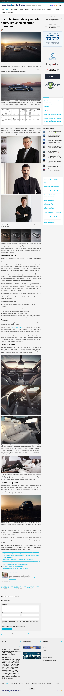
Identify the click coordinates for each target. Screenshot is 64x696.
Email (22, 612)
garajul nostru (6, 657)
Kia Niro (8, 664)
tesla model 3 (7, 676)
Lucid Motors (16, 596)
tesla (18, 675)
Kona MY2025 (5, 665)
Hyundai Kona (9, 659)
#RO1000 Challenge (36, 9)
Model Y (8, 667)
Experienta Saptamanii (8, 654)
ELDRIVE (46, 650)
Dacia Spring (7, 653)
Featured (4, 656)
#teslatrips (11, 649)
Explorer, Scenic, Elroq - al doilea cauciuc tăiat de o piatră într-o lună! (55, 148)
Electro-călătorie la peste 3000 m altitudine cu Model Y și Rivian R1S (55, 161)
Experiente (27, 9)
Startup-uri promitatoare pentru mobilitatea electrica (15, 564)
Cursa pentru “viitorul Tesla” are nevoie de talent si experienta (17, 559)
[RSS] (56, 5)
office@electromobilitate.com (49, 660)
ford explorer (17, 656)
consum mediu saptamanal (10, 650)
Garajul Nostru (14, 9)
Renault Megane (12, 670)
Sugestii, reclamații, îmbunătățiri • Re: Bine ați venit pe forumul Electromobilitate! (52, 208)
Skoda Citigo (16, 673)
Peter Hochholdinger (17, 327)
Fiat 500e (9, 656)
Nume (3, 612)
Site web (4, 616)
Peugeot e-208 (10, 668)
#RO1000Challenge (5, 649)
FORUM (43, 9)
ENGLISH (3, 1)
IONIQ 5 (16, 662)
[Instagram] (52, 5)
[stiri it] (52, 85)
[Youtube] (54, 5)
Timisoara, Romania (47, 657)
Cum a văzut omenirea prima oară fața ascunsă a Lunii (52, 101)
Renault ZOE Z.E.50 (8, 673)
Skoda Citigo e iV (5, 675)
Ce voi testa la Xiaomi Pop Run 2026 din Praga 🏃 (52, 110)
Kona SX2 (10, 665)
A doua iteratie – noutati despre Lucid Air (12, 566)
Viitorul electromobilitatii (33, 29)
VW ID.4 (7, 678)
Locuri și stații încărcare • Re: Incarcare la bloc (52, 213)
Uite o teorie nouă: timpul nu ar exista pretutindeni (52, 105)
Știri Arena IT (46, 96)
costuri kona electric (17, 651)
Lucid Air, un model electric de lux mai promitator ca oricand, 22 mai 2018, (20, 552)
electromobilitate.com (6, 581)
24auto (45, 647)
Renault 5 (6, 670)
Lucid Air (5, 596)
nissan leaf (13, 667)
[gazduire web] (52, 76)
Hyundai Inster (13, 657)
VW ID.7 (12, 678)
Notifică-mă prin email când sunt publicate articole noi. (13, 626)
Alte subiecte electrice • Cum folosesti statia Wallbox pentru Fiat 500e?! (52, 191)
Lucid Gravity (10, 596)
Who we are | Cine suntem (7, 12)
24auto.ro (36, 577)
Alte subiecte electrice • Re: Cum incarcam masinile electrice (51, 217)
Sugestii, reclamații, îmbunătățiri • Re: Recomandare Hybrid (52, 204)
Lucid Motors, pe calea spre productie (11, 553)
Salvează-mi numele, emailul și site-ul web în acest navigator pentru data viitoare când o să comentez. (20, 622)
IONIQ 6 (3, 664)
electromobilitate (12, 579)
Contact (57, 9)
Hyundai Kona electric (10, 662)
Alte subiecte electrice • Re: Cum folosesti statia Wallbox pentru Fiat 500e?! (51, 181)
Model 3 (16, 665)
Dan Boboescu (8, 29)
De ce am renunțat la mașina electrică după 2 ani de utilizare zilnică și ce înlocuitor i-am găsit (55, 156)
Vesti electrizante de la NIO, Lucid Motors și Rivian (15, 568)
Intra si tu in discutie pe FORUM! (50, 174)
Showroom (21, 9)
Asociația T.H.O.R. (50, 9)
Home (3, 9)
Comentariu (4, 604)
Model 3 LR (4, 667)
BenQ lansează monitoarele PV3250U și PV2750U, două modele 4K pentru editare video (52, 114)
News (7, 9)
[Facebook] (51, 5)
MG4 (13, 665)
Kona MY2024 (14, 664)
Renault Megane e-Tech (7, 671)
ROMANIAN (9, 1)
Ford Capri (13, 656)
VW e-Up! (14, 676)
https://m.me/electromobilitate (49, 659)
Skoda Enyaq (12, 675)
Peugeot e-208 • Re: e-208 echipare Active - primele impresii (51, 195)
